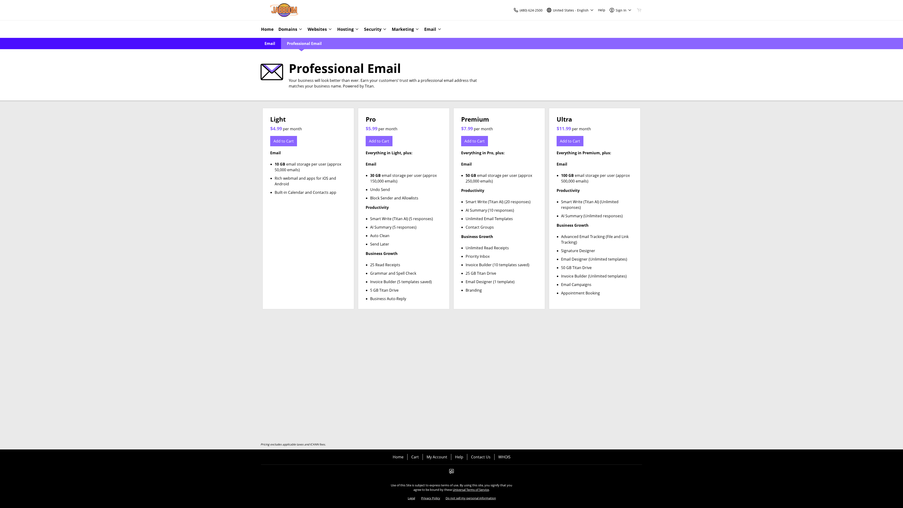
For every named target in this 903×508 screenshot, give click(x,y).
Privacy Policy (430, 498)
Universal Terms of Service (471, 490)
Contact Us (481, 457)
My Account (437, 457)
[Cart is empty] (639, 10)
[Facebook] (451, 472)
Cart (415, 457)
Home (398, 457)
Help (459, 457)
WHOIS (504, 457)
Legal (411, 498)
